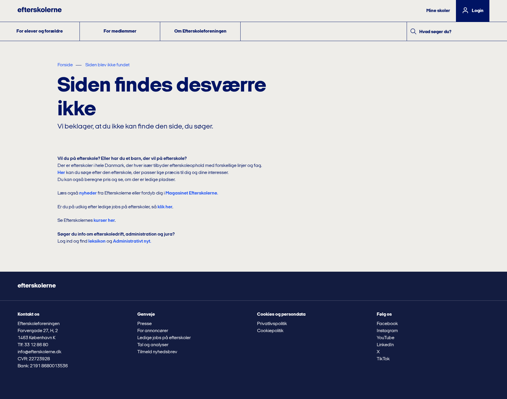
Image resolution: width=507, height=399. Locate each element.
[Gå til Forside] (40, 11)
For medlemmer (120, 31)
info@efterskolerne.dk (39, 352)
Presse (144, 324)
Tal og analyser (152, 345)
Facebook (387, 324)
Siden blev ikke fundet (107, 65)
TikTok (383, 359)
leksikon (97, 241)
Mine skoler (438, 11)
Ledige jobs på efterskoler (164, 338)
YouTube (385, 338)
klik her (165, 207)
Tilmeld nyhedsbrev (157, 352)
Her (61, 172)
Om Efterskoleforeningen (200, 31)
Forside (65, 65)
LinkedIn (385, 345)
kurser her (104, 220)
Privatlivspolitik (272, 324)
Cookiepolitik (270, 331)
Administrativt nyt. (132, 241)
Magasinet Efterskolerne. (191, 193)
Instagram (387, 331)
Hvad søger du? (435, 32)
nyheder (88, 193)
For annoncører (152, 331)
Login (478, 11)
